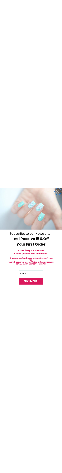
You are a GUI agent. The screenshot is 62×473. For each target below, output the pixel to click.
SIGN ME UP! (31, 281)
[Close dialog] (58, 191)
